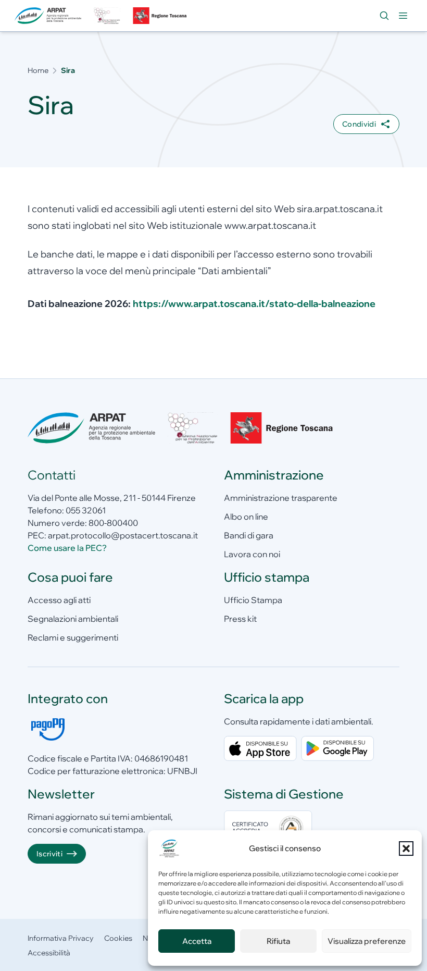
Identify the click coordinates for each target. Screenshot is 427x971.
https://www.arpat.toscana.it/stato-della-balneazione (254, 304)
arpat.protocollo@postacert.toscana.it (123, 535)
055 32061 (86, 510)
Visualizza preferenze (367, 941)
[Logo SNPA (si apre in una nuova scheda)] (107, 15)
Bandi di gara (248, 535)
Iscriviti (49, 853)
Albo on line (246, 516)
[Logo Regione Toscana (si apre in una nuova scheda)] (161, 15)
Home (38, 70)
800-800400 (113, 523)
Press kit (240, 618)
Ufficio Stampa (253, 600)
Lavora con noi (252, 554)
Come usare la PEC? (67, 548)
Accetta (196, 941)
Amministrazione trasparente (280, 498)
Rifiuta (278, 941)
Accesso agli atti (59, 600)
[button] (406, 848)
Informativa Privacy (61, 938)
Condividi (359, 124)
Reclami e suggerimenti (73, 637)
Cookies (118, 938)
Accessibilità (49, 952)
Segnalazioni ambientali (73, 618)
